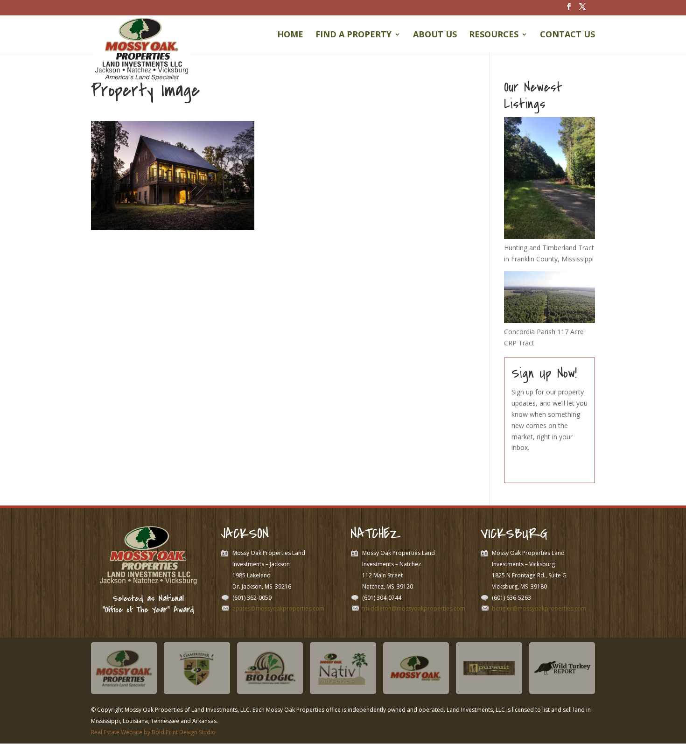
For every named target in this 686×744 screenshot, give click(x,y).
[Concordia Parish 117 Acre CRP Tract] (549, 320)
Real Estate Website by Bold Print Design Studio (153, 732)
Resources (493, 35)
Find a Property (353, 35)
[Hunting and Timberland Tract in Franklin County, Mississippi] (549, 236)
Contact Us (567, 35)
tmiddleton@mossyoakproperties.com (413, 608)
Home (290, 35)
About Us (435, 35)
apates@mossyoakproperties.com (278, 608)
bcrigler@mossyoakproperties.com (539, 608)
